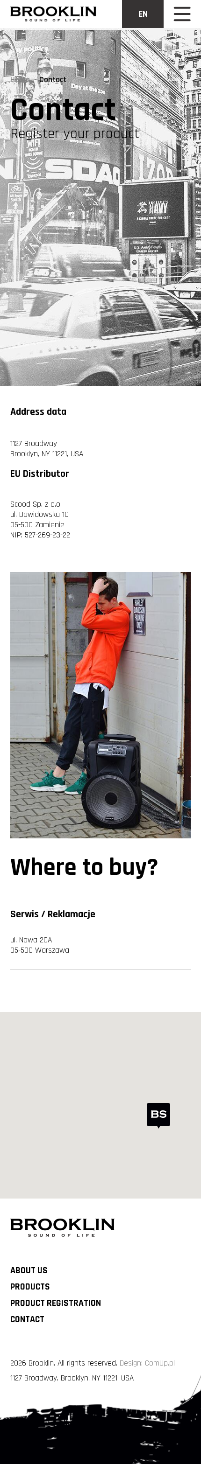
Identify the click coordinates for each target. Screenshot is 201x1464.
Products (30, 1287)
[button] (158, 1115)
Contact (27, 1319)
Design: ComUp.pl (147, 1363)
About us (29, 1270)
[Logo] (53, 14)
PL (142, 41)
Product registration (55, 1303)
